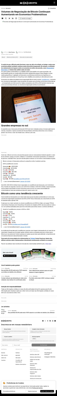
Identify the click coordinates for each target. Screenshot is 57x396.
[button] (14, 330)
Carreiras (3, 360)
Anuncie (3, 352)
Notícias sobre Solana (35, 376)
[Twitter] (6, 18)
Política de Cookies (37, 388)
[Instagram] (16, 18)
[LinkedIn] (12, 18)
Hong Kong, (4, 70)
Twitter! (33, 238)
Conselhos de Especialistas (19, 361)
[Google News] (55, 321)
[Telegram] (9, 18)
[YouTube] (2, 18)
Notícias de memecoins (35, 378)
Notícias (3, 8)
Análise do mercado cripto (35, 360)
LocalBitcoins (45, 79)
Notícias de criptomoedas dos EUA (35, 368)
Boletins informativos (21, 364)
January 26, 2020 (25, 181)
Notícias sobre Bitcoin (35, 357)
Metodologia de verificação (48, 353)
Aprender (18, 355)
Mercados (8, 8)
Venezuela (50, 68)
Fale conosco (4, 355)
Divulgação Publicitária (49, 357)
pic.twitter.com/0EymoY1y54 (22, 179)
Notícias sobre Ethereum (33, 364)
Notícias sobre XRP (34, 354)
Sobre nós (3, 357)
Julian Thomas (12, 52)
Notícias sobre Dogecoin (33, 372)
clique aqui (48, 244)
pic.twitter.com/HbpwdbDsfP (20, 224)
